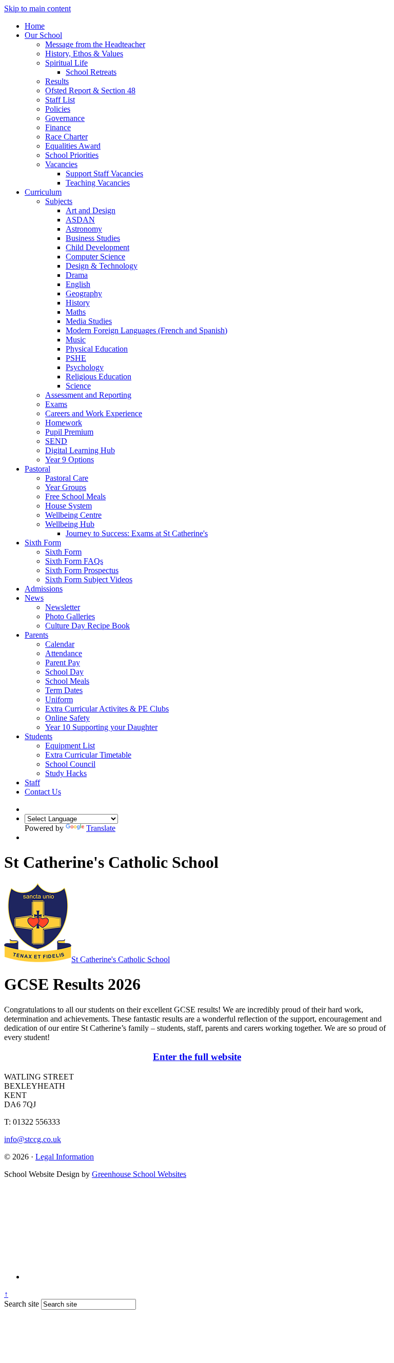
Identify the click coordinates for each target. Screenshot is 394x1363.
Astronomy (84, 229)
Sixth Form (43, 542)
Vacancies (61, 164)
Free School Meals (75, 496)
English (78, 284)
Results (57, 81)
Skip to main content (37, 8)
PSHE (76, 358)
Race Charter (66, 136)
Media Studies (89, 321)
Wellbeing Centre (73, 515)
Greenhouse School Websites (139, 1174)
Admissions (44, 588)
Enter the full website (197, 1056)
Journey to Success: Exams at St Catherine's (137, 533)
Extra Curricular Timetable (88, 754)
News (34, 598)
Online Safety (67, 718)
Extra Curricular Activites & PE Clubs (107, 708)
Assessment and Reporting (88, 395)
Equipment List (70, 745)
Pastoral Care (66, 478)
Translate (100, 828)
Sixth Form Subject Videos (88, 579)
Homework (63, 422)
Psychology (85, 367)
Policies (57, 109)
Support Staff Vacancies (104, 173)
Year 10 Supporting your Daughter (101, 727)
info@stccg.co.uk (32, 1139)
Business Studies (93, 238)
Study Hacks (66, 773)
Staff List (60, 99)
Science (78, 385)
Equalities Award (73, 145)
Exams (56, 404)
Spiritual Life (66, 62)
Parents (36, 634)
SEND (56, 441)
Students (38, 736)
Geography (84, 293)
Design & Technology (101, 265)
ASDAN (80, 219)
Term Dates (64, 690)
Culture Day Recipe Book (87, 625)
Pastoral (37, 468)
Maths (76, 312)
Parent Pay (62, 662)
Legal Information (64, 1156)
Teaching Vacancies (98, 182)
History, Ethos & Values (84, 53)
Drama (77, 275)
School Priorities (71, 155)
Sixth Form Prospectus (82, 570)
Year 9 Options (69, 459)
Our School (43, 35)
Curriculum (43, 192)
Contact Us (43, 791)
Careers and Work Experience (93, 413)
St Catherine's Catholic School (120, 959)
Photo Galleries (70, 616)
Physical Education (97, 348)
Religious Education (98, 376)
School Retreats (91, 72)
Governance (65, 118)
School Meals (67, 681)
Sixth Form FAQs (74, 561)
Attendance (63, 653)
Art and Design (90, 210)
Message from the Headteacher (95, 44)
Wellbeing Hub (69, 524)
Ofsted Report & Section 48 (90, 90)
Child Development (97, 247)
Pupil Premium (69, 432)
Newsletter (62, 607)
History (78, 302)
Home (35, 26)
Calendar (59, 644)
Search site (21, 1303)
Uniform (59, 699)
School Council (70, 764)
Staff (32, 782)
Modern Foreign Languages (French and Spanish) (146, 330)
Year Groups (65, 487)
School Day (64, 671)
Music (76, 339)
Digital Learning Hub (80, 450)
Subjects (58, 201)
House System (68, 505)
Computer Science (95, 256)
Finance (58, 127)
